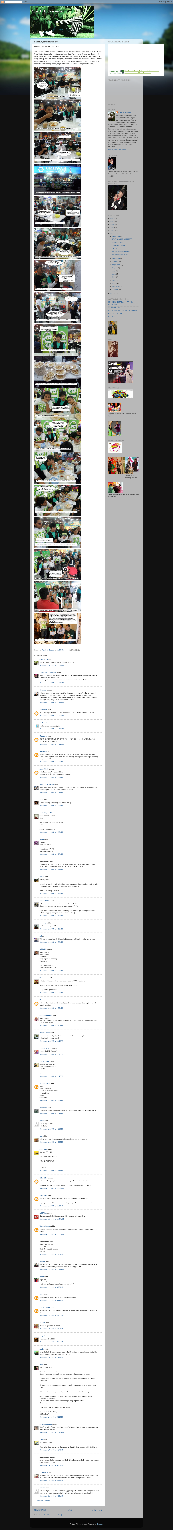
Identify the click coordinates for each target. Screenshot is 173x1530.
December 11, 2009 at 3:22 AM (51, 806)
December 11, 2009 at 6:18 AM (51, 854)
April (114, 280)
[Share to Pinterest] (79, 650)
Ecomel (42, 1323)
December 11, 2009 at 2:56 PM (51, 1100)
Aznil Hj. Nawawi (124, 112)
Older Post (97, 1510)
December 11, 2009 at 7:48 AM (51, 916)
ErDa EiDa (43, 1178)
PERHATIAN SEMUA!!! (120, 255)
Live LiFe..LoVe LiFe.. (48, 672)
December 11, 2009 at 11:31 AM (52, 1054)
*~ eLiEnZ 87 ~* (46, 1048)
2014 (112, 221)
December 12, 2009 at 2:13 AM (51, 1254)
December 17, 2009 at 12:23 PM (52, 1432)
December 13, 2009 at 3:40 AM (51, 1316)
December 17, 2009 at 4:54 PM (51, 1450)
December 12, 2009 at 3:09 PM (51, 1287)
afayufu (43, 1336)
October (115, 262)
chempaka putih (46, 1015)
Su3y (42, 1364)
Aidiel (42, 1349)
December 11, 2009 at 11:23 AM (52, 1041)
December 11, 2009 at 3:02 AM (51, 792)
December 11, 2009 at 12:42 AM (52, 729)
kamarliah (43, 710)
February (115, 286)
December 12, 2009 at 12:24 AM (52, 1219)
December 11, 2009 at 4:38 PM (51, 1142)
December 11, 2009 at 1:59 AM (51, 777)
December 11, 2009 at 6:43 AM (51, 894)
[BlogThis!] (72, 650)
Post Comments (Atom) (53, 1515)
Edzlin (42, 876)
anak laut (43, 1149)
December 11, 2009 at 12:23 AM (52, 683)
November (116, 258)
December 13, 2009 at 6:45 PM (51, 1329)
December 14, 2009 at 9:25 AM (51, 1342)
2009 (112, 234)
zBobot (42, 1261)
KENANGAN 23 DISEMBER (122, 239)
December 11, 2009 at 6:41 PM (51, 1171)
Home (69, 1510)
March (114, 283)
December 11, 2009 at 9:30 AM (51, 1008)
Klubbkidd (111, 316)
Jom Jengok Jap (118, 242)
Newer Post (40, 1510)
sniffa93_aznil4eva (47, 813)
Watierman (44, 978)
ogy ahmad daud (114, 308)
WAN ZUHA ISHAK (47, 784)
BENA (42, 1121)
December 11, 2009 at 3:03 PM (51, 1113)
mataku (42, 1488)
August (115, 268)
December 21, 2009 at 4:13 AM (51, 1496)
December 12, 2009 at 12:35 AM (52, 1234)
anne (42, 800)
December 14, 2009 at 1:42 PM (51, 1357)
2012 (112, 224)
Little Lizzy (44, 1472)
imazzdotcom (45, 1307)
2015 (112, 218)
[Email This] (70, 650)
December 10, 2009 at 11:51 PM (52, 665)
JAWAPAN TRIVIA (118, 245)
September (116, 265)
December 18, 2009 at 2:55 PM (51, 1481)
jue (41, 1136)
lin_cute (43, 923)
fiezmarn (43, 690)
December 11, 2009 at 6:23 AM (51, 869)
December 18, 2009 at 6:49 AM (51, 1465)
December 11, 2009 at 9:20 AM (51, 971)
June (114, 274)
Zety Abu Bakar (46, 1424)
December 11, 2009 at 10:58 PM (52, 1188)
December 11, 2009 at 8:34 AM (51, 942)
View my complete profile (117, 150)
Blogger (100, 1524)
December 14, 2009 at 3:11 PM (51, 1417)
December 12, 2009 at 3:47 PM (51, 1300)
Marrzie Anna (45, 1033)
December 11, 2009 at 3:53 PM (51, 1129)
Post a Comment (43, 1501)
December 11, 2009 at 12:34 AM (52, 703)
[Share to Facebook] (76, 650)
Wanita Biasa (45, 1226)
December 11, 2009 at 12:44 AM (52, 744)
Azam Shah (44, 769)
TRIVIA (114, 248)
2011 (112, 228)
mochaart (43, 1107)
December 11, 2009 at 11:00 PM (52, 1206)
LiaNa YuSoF (45, 1061)
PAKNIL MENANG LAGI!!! (121, 251)
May (114, 277)
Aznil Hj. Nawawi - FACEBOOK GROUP (122, 310)
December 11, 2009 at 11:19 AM (52, 1026)
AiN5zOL (43, 949)
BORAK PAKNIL (113, 305)
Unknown (43, 736)
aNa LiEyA (44, 659)
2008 (112, 293)
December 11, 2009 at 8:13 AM (51, 929)
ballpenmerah (45, 1083)
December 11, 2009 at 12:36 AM (52, 716)
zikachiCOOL (45, 901)
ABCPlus (43, 1213)
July (114, 271)
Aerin (42, 839)
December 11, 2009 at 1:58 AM (51, 762)
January (115, 289)
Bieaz (42, 1277)
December (116, 236)
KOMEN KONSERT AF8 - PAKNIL (120, 302)
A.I (41, 936)
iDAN (42, 1439)
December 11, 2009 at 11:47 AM (52, 1076)
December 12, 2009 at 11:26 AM (52, 1269)
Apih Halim (44, 723)
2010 (112, 231)
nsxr (41, 1294)
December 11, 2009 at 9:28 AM (51, 993)
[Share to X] (74, 650)
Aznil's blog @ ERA (115, 313)
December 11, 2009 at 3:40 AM (51, 832)
